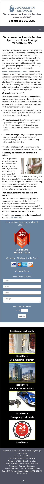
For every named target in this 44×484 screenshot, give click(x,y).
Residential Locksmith (22, 331)
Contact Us (31, 466)
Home (7, 463)
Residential (14, 463)
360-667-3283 (27, 20)
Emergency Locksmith (22, 417)
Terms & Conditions (11, 469)
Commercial (24, 463)
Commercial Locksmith (22, 359)
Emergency (13, 466)
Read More (22, 356)
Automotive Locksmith (22, 388)
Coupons (22, 466)
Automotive (35, 463)
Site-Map (31, 469)
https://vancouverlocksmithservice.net (22, 458)
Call (22, 481)
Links (38, 469)
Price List (23, 469)
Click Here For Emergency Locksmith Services (22, 223)
